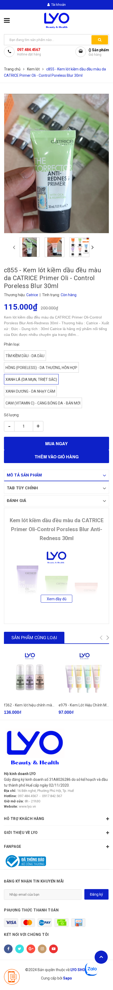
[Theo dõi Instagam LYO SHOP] (42, 949)
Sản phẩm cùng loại (34, 637)
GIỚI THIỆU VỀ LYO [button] (21, 832)
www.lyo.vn (27, 806)
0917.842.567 (52, 796)
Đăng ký (96, 894)
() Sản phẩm (99, 52)
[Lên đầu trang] (101, 957)
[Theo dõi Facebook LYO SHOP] (8, 949)
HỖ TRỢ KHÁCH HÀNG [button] (24, 819)
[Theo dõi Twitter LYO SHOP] (19, 949)
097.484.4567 (28, 50)
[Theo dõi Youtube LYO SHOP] (53, 949)
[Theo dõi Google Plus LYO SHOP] (31, 949)
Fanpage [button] (12, 846)
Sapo (67, 978)
